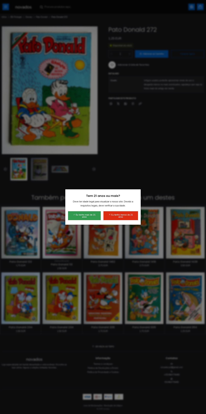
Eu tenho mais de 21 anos (85, 215)
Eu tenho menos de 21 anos (122, 215)
